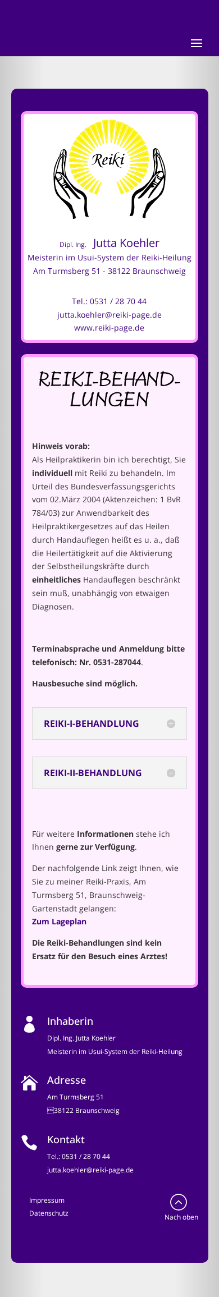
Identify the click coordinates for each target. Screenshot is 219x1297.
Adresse (66, 1080)
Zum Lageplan (59, 921)
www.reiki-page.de (109, 327)
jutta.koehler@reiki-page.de (109, 314)
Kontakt (66, 1139)
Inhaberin (70, 1021)
